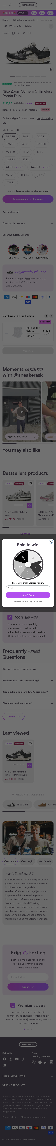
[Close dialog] (51, 542)
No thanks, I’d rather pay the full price (28, 601)
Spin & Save (28, 595)
